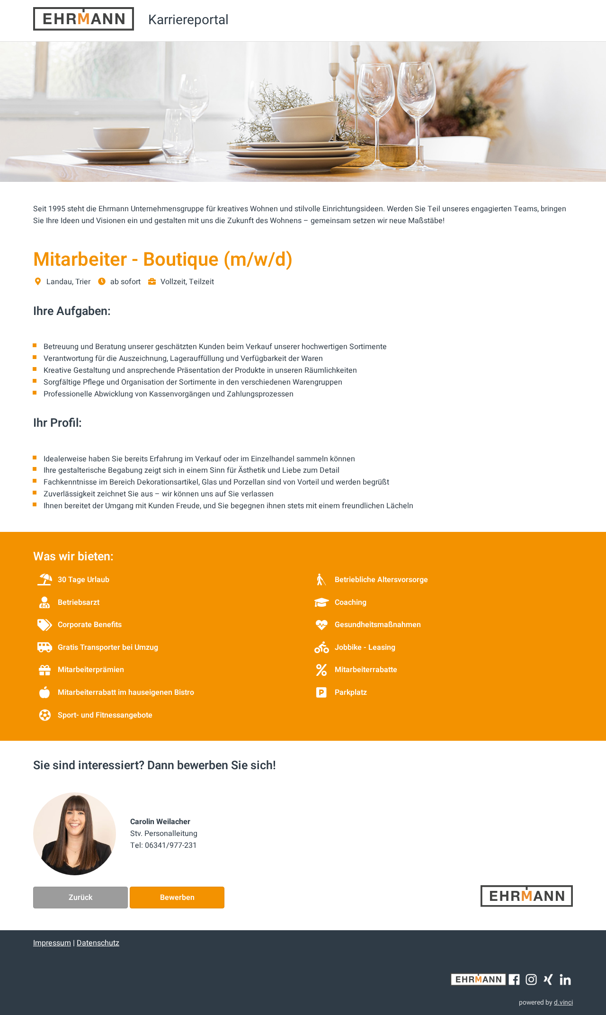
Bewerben (177, 897)
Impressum (52, 943)
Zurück (80, 897)
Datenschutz (98, 943)
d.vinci (563, 1002)
